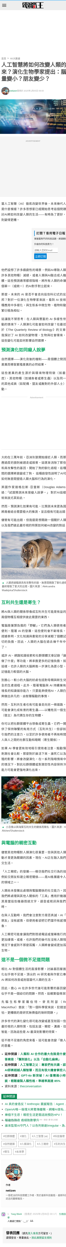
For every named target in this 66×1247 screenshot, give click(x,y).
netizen (13, 91)
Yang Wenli (16, 1214)
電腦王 (33, 5)
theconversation (30, 1086)
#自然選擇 (9, 1144)
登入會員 (33, 1233)
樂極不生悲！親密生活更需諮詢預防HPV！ (34, 1114)
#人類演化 (26, 1144)
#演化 (23, 1136)
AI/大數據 (15, 58)
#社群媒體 (9, 1136)
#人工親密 (43, 1144)
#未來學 (19, 1151)
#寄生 (6, 1151)
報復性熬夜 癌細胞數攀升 (22, 1120)
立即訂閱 (40, 256)
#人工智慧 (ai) (40, 1136)
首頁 (3, 58)
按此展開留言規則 (41, 1237)
